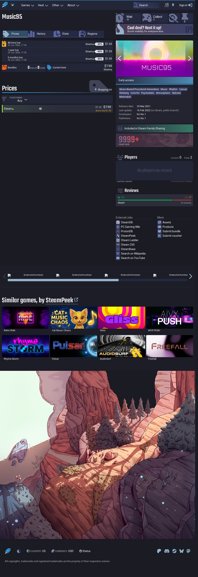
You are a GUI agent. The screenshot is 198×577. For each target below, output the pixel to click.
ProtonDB (127, 231)
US (38, 551)
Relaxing (124, 92)
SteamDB (127, 222)
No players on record (154, 170)
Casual (183, 89)
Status (86, 551)
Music (164, 89)
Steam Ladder (129, 240)
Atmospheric (163, 92)
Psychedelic (147, 92)
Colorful (135, 92)
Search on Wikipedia (133, 253)
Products (168, 226)
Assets (167, 222)
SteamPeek (128, 235)
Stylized (176, 92)
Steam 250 (128, 244)
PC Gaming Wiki (130, 226)
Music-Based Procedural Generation (139, 89)
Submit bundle (171, 231)
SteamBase (128, 249)
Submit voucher (172, 235)
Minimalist (125, 96)
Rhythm (173, 89)
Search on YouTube (133, 258)
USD (64, 551)
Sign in (183, 5)
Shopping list (104, 89)
